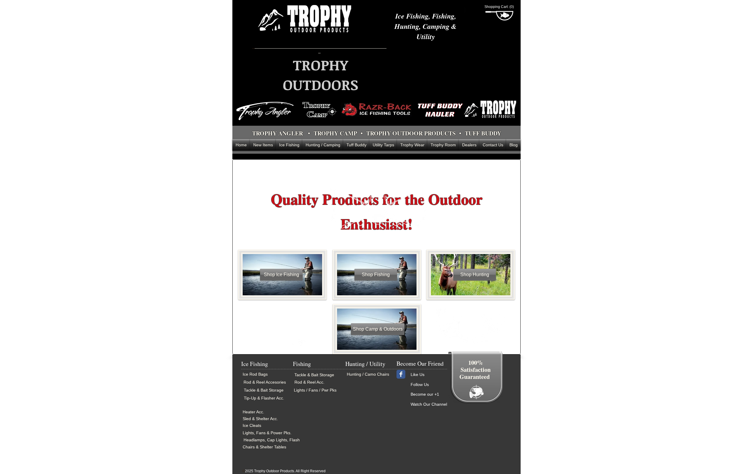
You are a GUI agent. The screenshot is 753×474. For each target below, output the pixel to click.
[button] (499, 7)
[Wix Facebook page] (401, 374)
